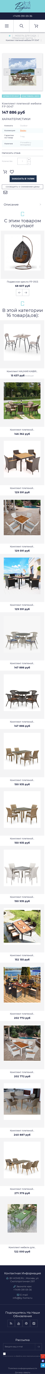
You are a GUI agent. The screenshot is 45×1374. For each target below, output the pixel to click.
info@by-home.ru (22, 1298)
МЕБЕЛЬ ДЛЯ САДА (25, 36)
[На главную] (10, 36)
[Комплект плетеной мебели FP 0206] (22, 987)
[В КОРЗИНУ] (5, 171)
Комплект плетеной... (22, 429)
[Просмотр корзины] (37, 26)
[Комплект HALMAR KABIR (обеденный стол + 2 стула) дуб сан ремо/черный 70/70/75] (22, 344)
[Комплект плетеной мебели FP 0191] (22, 1103)
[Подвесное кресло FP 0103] (22, 255)
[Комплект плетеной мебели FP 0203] (22, 461)
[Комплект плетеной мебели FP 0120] (22, 811)
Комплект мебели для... (22, 1247)
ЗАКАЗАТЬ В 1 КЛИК (23, 178)
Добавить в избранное (12, 171)
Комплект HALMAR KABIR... (22, 371)
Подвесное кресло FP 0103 (22, 281)
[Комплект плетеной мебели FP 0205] (22, 1045)
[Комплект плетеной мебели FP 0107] (22, 695)
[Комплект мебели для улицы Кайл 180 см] (22, 1220)
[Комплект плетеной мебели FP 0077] (22, 870)
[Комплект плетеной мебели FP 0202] (22, 519)
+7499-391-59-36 (22, 16)
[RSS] (11, 1323)
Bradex (23, 130)
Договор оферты (22, 1372)
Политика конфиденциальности (22, 1368)
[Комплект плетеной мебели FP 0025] (22, 403)
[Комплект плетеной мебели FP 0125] (22, 753)
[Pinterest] (26, 1323)
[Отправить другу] (5, 192)
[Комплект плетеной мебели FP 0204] (22, 928)
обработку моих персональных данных (28, 1356)
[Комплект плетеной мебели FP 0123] (22, 1162)
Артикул (7, 96)
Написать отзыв (11, 153)
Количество (7, 161)
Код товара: (28, 96)
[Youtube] (18, 1323)
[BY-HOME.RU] (22, 6)
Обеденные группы (22, 38)
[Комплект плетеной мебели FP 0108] (22, 636)
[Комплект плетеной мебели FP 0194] (22, 578)
